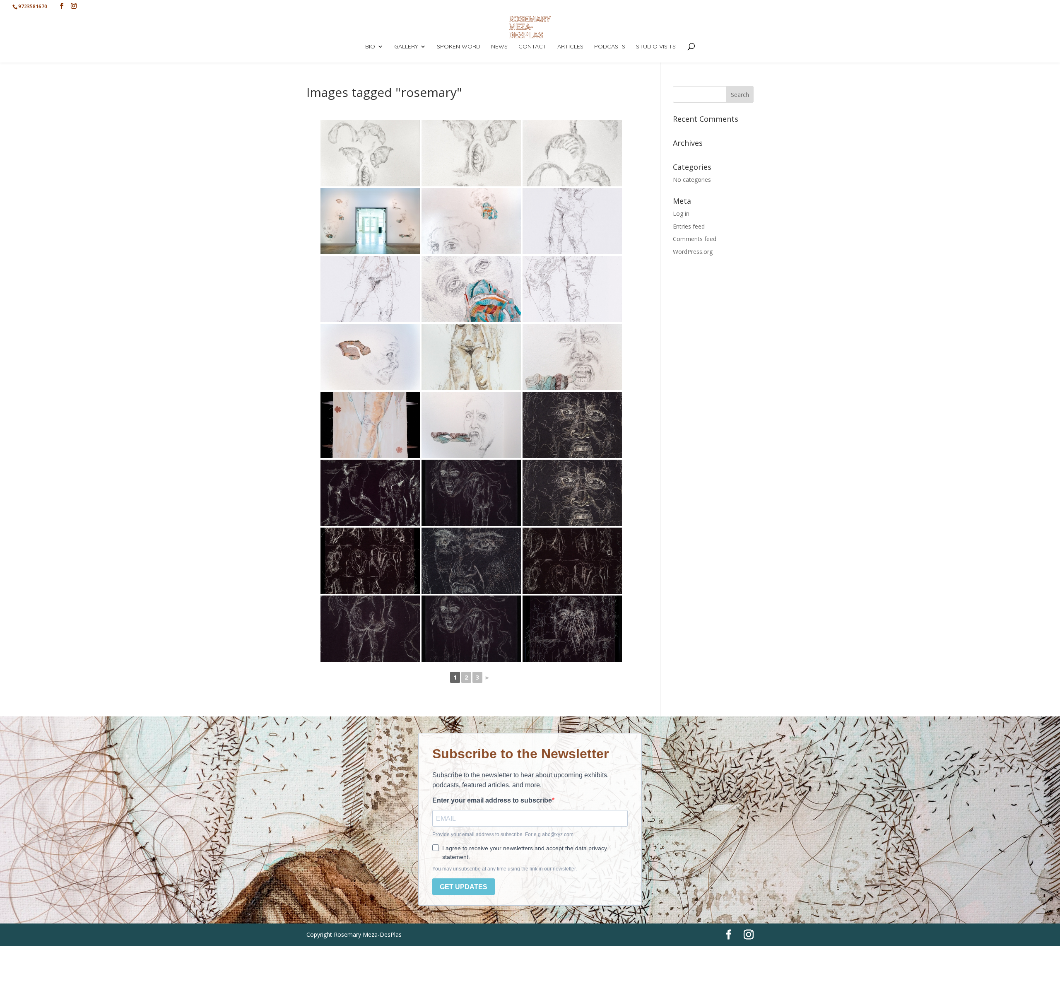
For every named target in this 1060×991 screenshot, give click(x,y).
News (499, 46)
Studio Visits (656, 46)
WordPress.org (693, 252)
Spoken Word (458, 46)
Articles (570, 46)
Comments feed (694, 239)
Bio (370, 46)
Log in (681, 213)
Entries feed (689, 226)
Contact (532, 46)
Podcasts (609, 46)
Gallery (406, 46)
